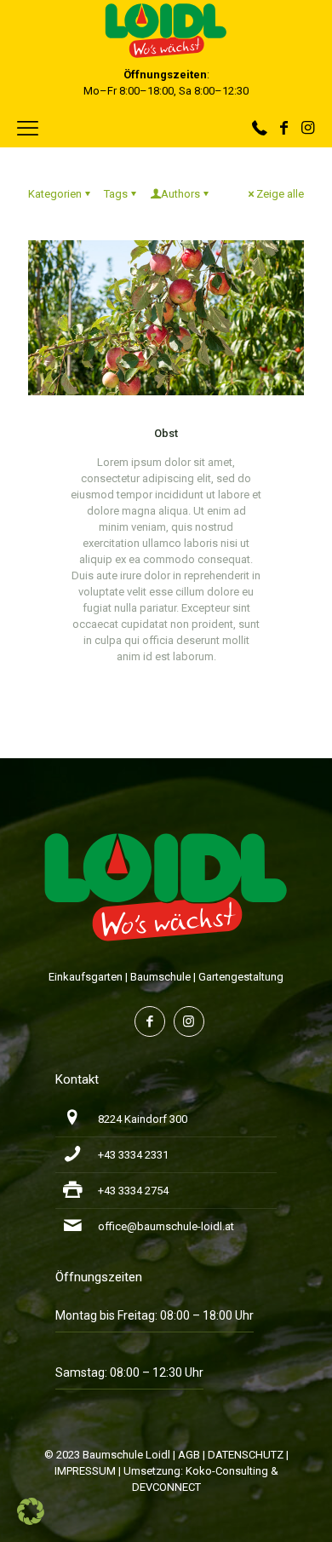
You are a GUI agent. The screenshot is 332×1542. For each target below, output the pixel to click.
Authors (180, 193)
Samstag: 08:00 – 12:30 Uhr (129, 1372)
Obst (166, 433)
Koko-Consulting (227, 1470)
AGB (189, 1454)
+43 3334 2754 (133, 1190)
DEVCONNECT (166, 1487)
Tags (116, 193)
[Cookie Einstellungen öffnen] (30, 1521)
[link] (166, 886)
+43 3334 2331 (133, 1154)
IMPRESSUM (85, 1470)
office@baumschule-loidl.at (166, 1226)
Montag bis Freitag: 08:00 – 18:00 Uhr (154, 1315)
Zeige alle (280, 193)
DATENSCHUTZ (245, 1454)
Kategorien (55, 193)
